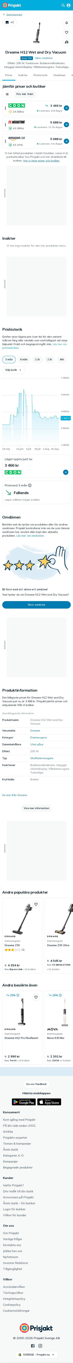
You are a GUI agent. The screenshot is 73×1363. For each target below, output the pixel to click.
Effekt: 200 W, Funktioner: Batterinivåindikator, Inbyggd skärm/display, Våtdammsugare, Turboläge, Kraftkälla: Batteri (36, 65)
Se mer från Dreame (14, 795)
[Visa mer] (5, 108)
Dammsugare (14, 14)
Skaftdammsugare (41, 758)
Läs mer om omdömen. (30, 535)
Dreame (35, 730)
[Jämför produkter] (67, 42)
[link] (22, 936)
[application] (36, 414)
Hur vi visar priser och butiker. (41, 160)
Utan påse (36, 744)
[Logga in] (68, 5)
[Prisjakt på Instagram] (40, 1345)
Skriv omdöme (44, 58)
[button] (9, 22)
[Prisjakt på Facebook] (33, 1345)
